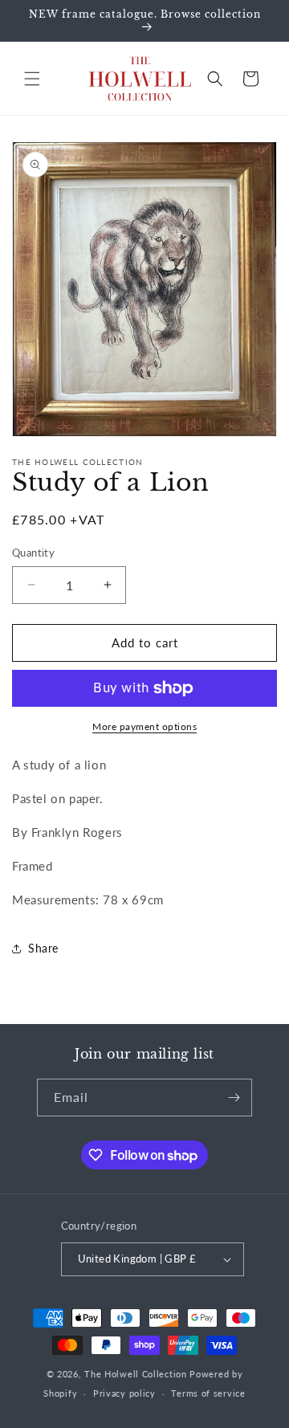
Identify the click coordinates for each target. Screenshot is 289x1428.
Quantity (33, 552)
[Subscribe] (233, 1097)
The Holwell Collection (135, 1374)
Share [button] (43, 948)
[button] (32, 78)
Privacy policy (124, 1393)
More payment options (144, 726)
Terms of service (208, 1393)
